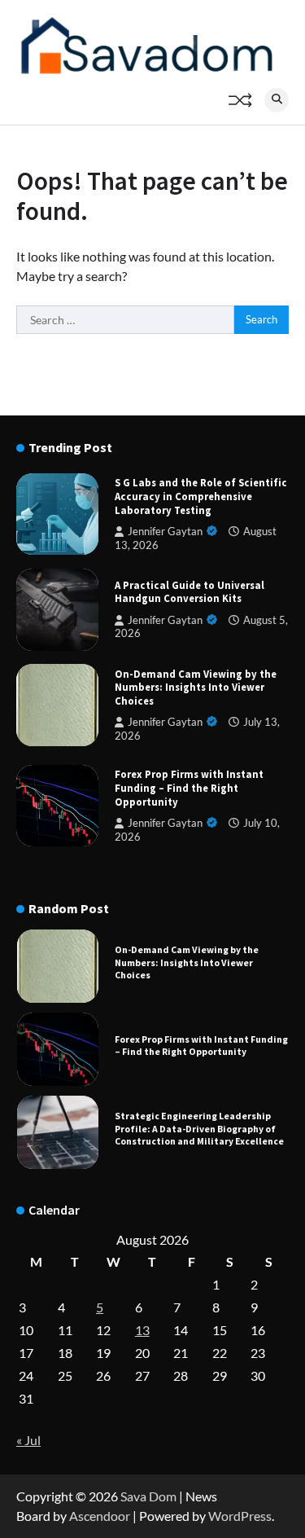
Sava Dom (148, 1496)
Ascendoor (99, 1515)
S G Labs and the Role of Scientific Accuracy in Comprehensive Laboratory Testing (201, 496)
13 (142, 1330)
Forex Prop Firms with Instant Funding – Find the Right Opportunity (189, 787)
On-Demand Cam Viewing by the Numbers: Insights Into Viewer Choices (196, 687)
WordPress (240, 1515)
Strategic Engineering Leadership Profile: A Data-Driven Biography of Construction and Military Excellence (199, 1128)
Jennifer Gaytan (165, 531)
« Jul (28, 1440)
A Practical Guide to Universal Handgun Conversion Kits (189, 591)
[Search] (276, 100)
